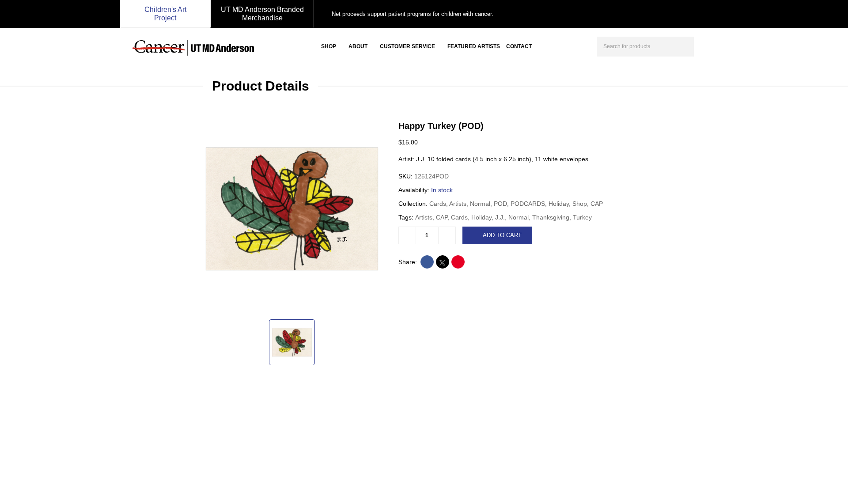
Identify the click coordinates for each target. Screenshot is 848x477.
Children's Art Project (165, 14)
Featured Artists (473, 46)
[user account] (708, 45)
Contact (519, 46)
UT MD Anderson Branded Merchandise (262, 14)
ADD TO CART (502, 235)
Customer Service (407, 46)
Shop (328, 46)
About (357, 46)
